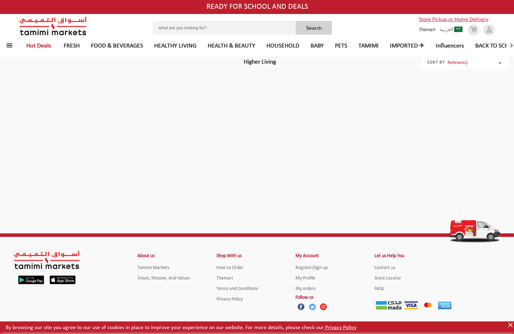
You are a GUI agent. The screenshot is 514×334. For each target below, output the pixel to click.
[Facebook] (301, 306)
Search (314, 28)
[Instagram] (323, 306)
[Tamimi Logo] (53, 26)
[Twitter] (312, 306)
